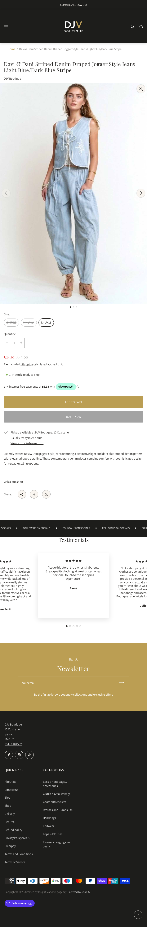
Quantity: (10, 334)
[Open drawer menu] (6, 26)
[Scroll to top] (138, 914)
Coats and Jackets (54, 802)
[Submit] (123, 682)
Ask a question (13, 482)
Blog (7, 798)
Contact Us (11, 790)
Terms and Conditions (19, 854)
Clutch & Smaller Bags (56, 794)
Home (11, 49)
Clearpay (10, 846)
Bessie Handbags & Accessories (55, 784)
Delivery (10, 814)
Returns (10, 822)
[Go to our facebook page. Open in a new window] (9, 755)
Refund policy (13, 830)
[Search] (132, 26)
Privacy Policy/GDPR (17, 838)
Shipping (27, 364)
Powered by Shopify (79, 892)
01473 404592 (13, 744)
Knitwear (48, 826)
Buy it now (73, 417)
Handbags (49, 818)
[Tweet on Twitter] (46, 494)
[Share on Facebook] (34, 494)
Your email (28, 683)
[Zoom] (141, 89)
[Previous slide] (6, 193)
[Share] (22, 494)
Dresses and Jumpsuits (58, 810)
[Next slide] (141, 193)
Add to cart (73, 402)
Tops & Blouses (52, 834)
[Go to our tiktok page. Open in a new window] (29, 755)
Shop (8, 806)
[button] (70, 307)
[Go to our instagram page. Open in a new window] (19, 755)
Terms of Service (15, 862)
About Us (10, 782)
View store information (27, 443)
